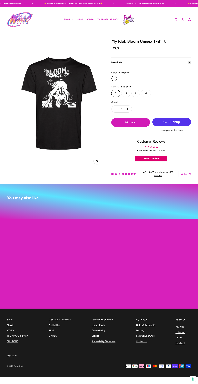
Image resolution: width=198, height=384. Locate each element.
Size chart (126, 86)
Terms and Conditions (102, 319)
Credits (95, 335)
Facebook (180, 343)
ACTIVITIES (54, 325)
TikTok (179, 337)
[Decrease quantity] (115, 109)
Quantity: (115, 102)
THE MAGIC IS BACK (108, 19)
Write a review (151, 158)
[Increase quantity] (127, 109)
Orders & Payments (145, 325)
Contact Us (141, 341)
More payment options (171, 130)
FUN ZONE (128, 19)
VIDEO (90, 19)
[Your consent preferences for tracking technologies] (193, 379)
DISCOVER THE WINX (60, 319)
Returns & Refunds (145, 335)
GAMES (53, 335)
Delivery (140, 330)
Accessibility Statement (104, 341)
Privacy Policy (98, 325)
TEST (51, 330)
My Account (142, 319)
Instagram (180, 332)
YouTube (180, 326)
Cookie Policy (98, 330)
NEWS (80, 19)
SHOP (67, 19)
